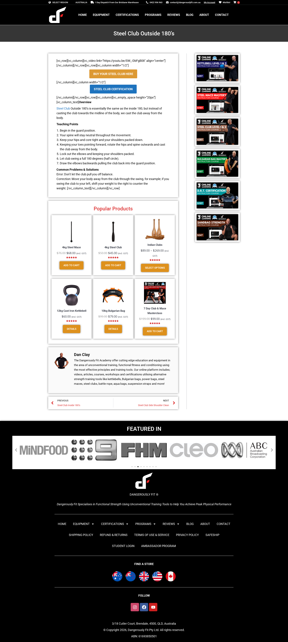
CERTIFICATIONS (112, 524)
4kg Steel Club (113, 247)
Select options (155, 267)
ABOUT (205, 524)
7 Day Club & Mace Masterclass (155, 311)
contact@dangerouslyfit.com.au (185, 2)
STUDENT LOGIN (123, 546)
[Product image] (71, 232)
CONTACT (223, 524)
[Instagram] (135, 607)
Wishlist (226, 2)
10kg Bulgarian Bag (113, 310)
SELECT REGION (60, 2)
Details (71, 328)
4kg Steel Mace (71, 247)
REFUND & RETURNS (114, 535)
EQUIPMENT (81, 524)
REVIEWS (169, 524)
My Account (209, 2)
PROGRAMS (143, 524)
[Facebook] (144, 607)
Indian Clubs (155, 244)
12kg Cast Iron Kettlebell (71, 310)
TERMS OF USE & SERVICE (151, 535)
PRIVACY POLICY (187, 535)
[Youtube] (153, 607)
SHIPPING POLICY (81, 535)
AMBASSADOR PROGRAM (158, 546)
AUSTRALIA (81, 2)
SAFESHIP (212, 535)
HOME (62, 524)
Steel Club (63, 108)
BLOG (190, 524)
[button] (16, 450)
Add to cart (72, 265)
